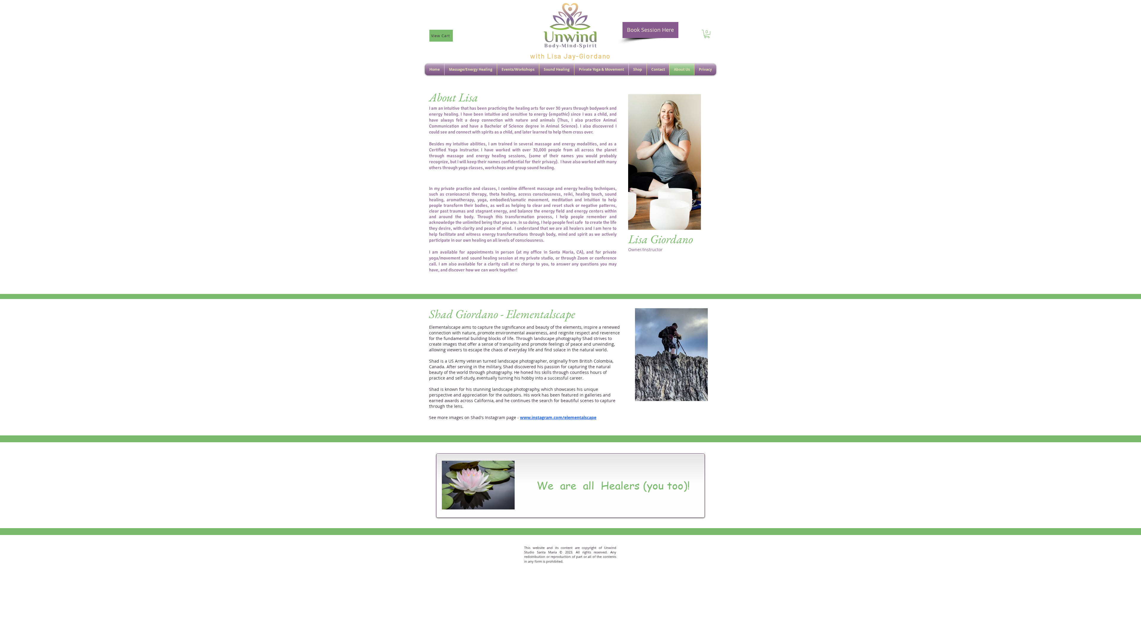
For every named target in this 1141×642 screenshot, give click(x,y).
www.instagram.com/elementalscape (558, 417)
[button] (707, 34)
